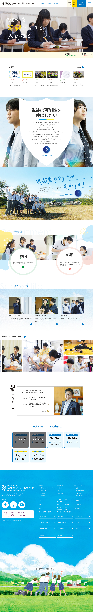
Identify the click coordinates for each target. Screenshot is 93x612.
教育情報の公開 (43, 528)
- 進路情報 (60, 493)
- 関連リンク (43, 496)
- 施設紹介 (42, 493)
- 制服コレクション (79, 488)
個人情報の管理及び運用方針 (64, 512)
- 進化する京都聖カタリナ (46, 488)
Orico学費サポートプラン (63, 528)
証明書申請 (77, 508)
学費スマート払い (79, 528)
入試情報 (77, 500)
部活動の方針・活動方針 (63, 522)
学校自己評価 (43, 516)
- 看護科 (60, 490)
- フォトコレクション (80, 496)
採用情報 (60, 535)
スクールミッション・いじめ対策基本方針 (62, 508)
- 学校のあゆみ (44, 490)
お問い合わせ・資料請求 (63, 504)
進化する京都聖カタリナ (66, 195)
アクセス (41, 500)
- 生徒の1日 (78, 493)
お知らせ (41, 504)
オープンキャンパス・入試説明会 (62, 500)
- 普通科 (60, 488)
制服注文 (42, 535)
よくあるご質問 (78, 504)
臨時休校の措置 (79, 516)
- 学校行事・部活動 (79, 490)
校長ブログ (42, 508)
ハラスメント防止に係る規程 (46, 522)
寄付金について (79, 522)
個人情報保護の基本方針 (45, 512)
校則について (61, 516)
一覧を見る (78, 67)
